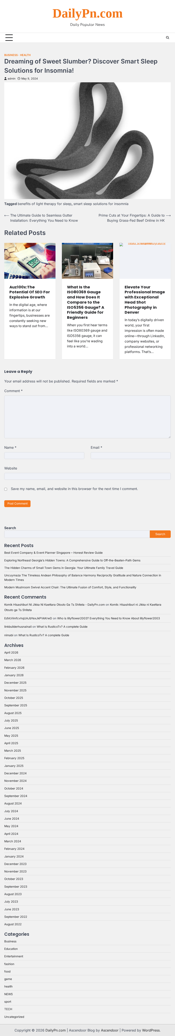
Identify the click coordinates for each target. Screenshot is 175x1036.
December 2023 (15, 864)
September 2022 (15, 916)
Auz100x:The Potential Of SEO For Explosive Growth (29, 292)
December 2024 (15, 773)
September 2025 (15, 705)
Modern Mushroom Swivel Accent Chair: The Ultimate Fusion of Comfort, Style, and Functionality (70, 587)
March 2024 (12, 841)
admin (11, 78)
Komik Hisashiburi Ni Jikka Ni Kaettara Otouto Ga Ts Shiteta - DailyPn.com (54, 604)
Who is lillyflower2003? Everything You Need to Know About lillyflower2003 (108, 618)
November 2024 (15, 780)
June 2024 (11, 818)
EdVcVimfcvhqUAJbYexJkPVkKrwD (28, 618)
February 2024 (14, 848)
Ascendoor (109, 1030)
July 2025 (11, 720)
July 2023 (11, 901)
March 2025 (12, 750)
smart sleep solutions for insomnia (100, 204)
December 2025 (15, 682)
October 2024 (13, 788)
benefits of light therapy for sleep (44, 204)
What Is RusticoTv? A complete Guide (62, 626)
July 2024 (11, 811)
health (25, 55)
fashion (9, 964)
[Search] (167, 37)
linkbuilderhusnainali (18, 626)
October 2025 (13, 698)
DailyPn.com (87, 13)
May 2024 (11, 826)
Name (10, 447)
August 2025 (13, 713)
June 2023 (11, 909)
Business (11, 55)
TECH (8, 1009)
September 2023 (15, 886)
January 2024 (14, 856)
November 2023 (15, 871)
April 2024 (11, 833)
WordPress (151, 1030)
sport (7, 1001)
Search (10, 528)
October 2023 (13, 879)
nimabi (8, 635)
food (7, 971)
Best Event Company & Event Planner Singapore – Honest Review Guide (53, 552)
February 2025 (14, 758)
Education (11, 948)
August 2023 (13, 894)
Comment (13, 391)
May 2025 (11, 735)
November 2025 (15, 690)
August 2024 (13, 803)
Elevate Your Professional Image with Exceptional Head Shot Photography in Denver (145, 299)
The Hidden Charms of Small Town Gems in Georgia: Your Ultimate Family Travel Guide (63, 568)
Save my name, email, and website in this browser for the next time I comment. (74, 489)
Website (10, 468)
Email (96, 447)
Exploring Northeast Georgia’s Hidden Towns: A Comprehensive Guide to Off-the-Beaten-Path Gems (72, 560)
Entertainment (13, 956)
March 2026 (12, 660)
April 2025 (11, 743)
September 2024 (15, 796)
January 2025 (13, 765)
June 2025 (11, 728)
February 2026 (14, 667)
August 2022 (13, 924)
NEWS (8, 994)
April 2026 (11, 652)
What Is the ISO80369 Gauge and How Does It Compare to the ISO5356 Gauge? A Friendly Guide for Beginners (85, 302)
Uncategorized (14, 1016)
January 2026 (13, 675)
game (8, 979)
